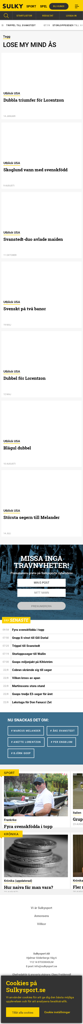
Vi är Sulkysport (41, 908)
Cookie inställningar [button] (57, 1012)
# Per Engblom (62, 742)
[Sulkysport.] (10, 6)
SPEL (43, 6)
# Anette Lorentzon (26, 742)
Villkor (41, 924)
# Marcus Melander (25, 730)
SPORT (31, 6)
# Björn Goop (21, 753)
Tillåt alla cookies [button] (22, 1012)
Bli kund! (58, 6)
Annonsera (41, 916)
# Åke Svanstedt (62, 730)
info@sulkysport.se (45, 966)
